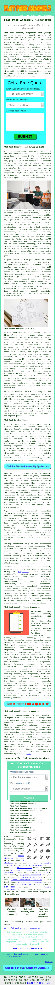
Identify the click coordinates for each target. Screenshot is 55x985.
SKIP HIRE (9, 887)
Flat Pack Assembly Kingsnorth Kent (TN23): (27, 33)
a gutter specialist (30, 875)
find (11, 715)
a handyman (27, 884)
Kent (31, 686)
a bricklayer (35, 865)
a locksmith (42, 873)
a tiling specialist (21, 870)
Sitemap (6, 954)
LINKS (27, 15)
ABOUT (33, 15)
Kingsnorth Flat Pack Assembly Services (26, 758)
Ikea (40, 335)
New (36, 954)
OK (48, 983)
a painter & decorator (30, 877)
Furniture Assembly (11, 956)
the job (28, 239)
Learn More (35, 983)
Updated (44, 954)
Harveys (18, 335)
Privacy (49, 962)
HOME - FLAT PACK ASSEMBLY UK (27, 949)
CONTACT (39, 15)
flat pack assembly (36, 739)
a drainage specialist (30, 882)
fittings (25, 246)
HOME (21, 15)
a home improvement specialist (26, 880)
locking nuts (38, 246)
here (29, 754)
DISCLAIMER (48, 15)
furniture (40, 234)
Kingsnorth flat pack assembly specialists (41, 614)
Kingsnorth (23, 572)
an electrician (24, 868)
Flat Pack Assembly (22, 954)
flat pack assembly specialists (29, 533)
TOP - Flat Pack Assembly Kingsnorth (22, 928)
